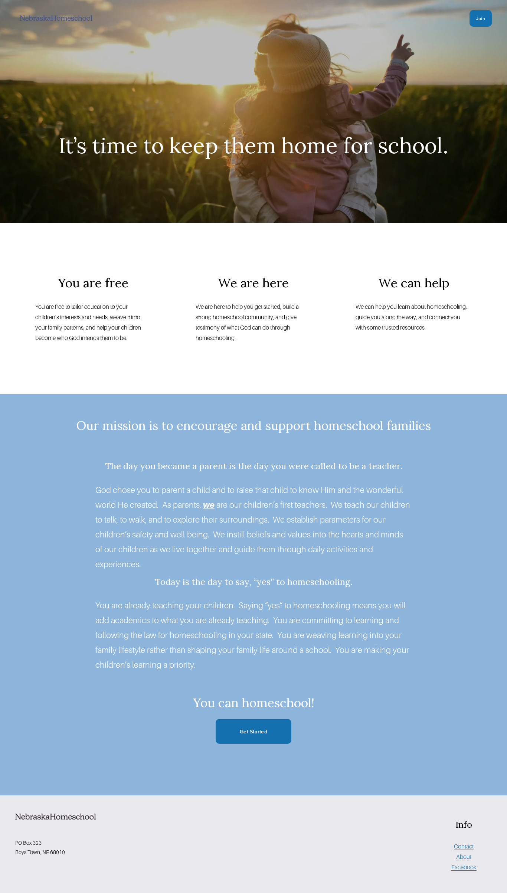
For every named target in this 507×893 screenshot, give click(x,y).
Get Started (253, 731)
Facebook (464, 867)
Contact (464, 846)
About (463, 857)
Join (480, 18)
